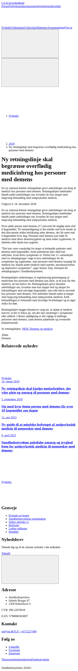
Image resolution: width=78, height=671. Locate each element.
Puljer (12, 6)
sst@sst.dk (7, 631)
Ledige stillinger (18, 528)
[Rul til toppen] (30, 569)
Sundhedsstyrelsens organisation (27, 518)
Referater (14, 525)
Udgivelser (30, 27)
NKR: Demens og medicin (37, 328)
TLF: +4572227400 (25, 631)
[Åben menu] (30, 72)
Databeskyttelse (40, 659)
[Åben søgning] (30, 43)
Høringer (42, 27)
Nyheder (6, 27)
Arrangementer (56, 27)
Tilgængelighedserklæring (16, 659)
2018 (12, 143)
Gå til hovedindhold (12, 3)
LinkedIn (14, 646)
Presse (5, 6)
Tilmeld (5, 553)
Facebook (14, 650)
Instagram (14, 653)
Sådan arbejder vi (19, 522)
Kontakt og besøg (19, 515)
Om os (68, 27)
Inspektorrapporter (25, 6)
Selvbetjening (44, 6)
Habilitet (14, 531)
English (56, 6)
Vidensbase (17, 27)
